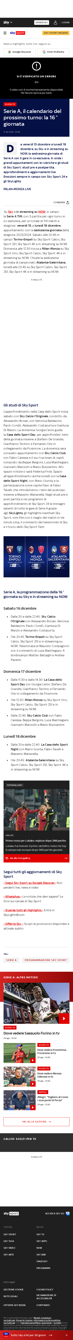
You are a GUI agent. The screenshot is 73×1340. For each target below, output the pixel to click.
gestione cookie (13, 1289)
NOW (41, 211)
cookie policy (45, 1289)
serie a (11, 960)
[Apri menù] (5, 33)
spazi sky (41, 1261)
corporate (43, 1305)
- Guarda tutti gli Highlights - (23, 910)
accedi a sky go (54, 1213)
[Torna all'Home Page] (17, 33)
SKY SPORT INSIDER (56, 33)
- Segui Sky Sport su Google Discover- (30, 883)
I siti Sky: (8, 1227)
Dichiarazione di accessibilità (46, 1297)
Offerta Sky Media (15, 1305)
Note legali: (9, 1282)
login (65, 22)
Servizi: (40, 1227)
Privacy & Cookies (24, 1320)
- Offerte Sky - (13, 924)
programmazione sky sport (46, 960)
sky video (9, 1248)
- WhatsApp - (13, 896)
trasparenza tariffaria (31, 1323)
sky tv (40, 1234)
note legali (11, 1296)
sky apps (41, 1241)
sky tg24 (9, 1241)
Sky (10, 211)
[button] (31, 1335)
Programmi (43, 1268)
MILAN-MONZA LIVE (17, 189)
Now (39, 1248)
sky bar (41, 1254)
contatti (57, 1323)
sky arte (9, 1254)
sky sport (10, 1234)
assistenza (46, 1323)
